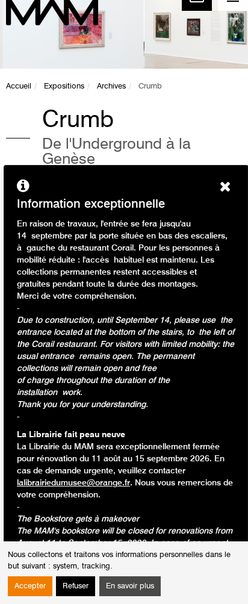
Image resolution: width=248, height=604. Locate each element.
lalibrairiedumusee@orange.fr (73, 483)
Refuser (75, 586)
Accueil (18, 86)
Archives (111, 86)
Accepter (30, 586)
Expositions (64, 86)
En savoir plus (130, 586)
